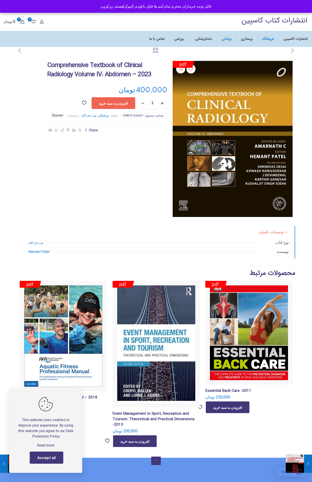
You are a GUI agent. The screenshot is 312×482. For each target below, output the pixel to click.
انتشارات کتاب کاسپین (274, 20)
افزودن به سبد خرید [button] (227, 407)
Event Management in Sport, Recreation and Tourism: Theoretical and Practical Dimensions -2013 (154, 419)
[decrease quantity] (143, 103)
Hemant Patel (39, 251)
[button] (180, 68)
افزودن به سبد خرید (113, 103)
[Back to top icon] (156, 460)
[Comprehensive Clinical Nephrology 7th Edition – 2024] (308, 464)
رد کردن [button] (107, 6)
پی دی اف (88, 115)
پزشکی (103, 115)
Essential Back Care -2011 (228, 391)
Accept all (46, 457)
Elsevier (57, 115)
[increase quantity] (162, 103)
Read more (45, 445)
